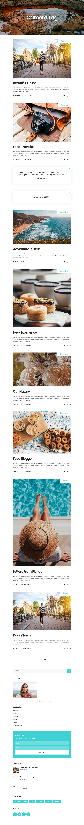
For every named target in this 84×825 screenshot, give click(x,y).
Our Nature (21, 391)
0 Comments (27, 345)
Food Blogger (23, 458)
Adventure (64, 212)
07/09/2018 (16, 96)
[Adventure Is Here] (42, 227)
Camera (17, 802)
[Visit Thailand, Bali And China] (16, 770)
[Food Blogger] (42, 432)
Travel (65, 480)
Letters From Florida (27, 571)
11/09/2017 (16, 262)
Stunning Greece (42, 197)
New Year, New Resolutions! (28, 786)
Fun (32, 802)
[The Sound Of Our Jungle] (16, 779)
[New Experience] (42, 298)
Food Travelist (23, 147)
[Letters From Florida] (42, 522)
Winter (57, 802)
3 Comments (28, 160)
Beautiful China (24, 83)
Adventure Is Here (26, 249)
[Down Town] (42, 611)
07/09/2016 (23, 770)
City (25, 802)
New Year (15, 717)
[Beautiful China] (42, 58)
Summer (64, 41)
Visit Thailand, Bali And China (29, 767)
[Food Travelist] (42, 122)
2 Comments (28, 96)
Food (14, 714)
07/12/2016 (16, 584)
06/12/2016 (16, 648)
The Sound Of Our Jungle (27, 777)
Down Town (22, 635)
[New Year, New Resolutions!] (16, 788)
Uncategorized (17, 725)
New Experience (25, 332)
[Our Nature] (42, 369)
